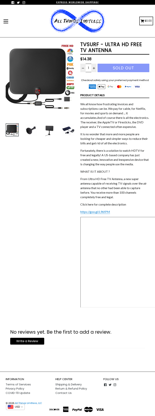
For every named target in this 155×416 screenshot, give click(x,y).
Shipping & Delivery (68, 384)
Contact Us (63, 393)
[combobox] (15, 407)
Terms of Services (18, 384)
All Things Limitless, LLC (28, 403)
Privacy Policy (15, 388)
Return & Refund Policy (71, 388)
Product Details (92, 95)
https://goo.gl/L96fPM (95, 211)
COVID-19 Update (18, 393)
